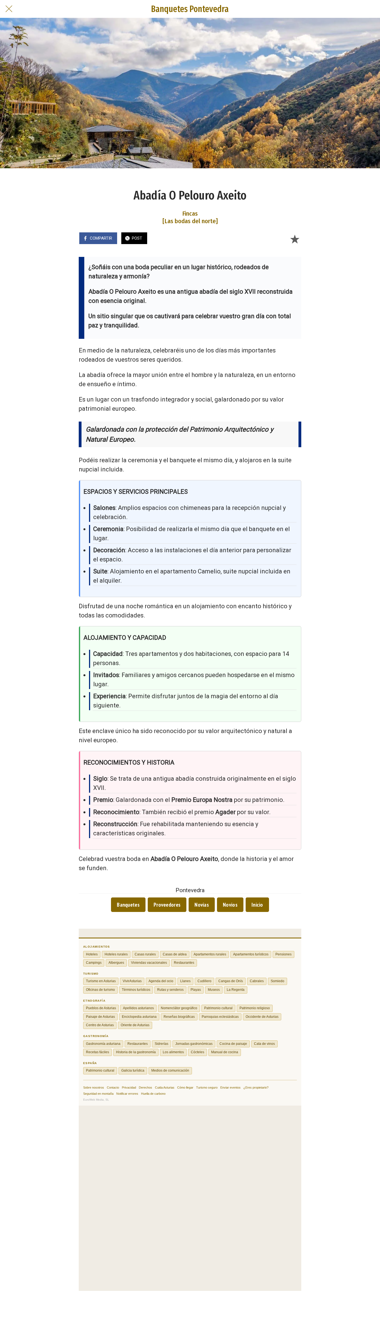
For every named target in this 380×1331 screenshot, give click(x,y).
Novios (230, 904)
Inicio (257, 904)
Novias (201, 904)
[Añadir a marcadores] (294, 238)
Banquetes (128, 904)
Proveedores (167, 904)
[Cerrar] (9, 9)
